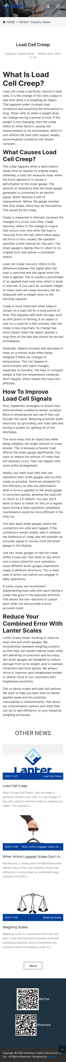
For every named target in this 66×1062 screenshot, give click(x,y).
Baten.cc (52, 1056)
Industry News (40, 22)
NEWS (23, 22)
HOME (11, 22)
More (33, 966)
